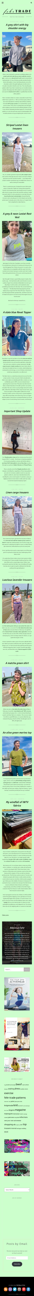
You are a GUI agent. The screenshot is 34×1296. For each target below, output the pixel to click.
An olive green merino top (17, 732)
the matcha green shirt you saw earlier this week (17, 626)
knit (16, 1105)
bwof (19, 1084)
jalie (16, 1101)
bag (5, 1084)
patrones (11, 1117)
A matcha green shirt (17, 663)
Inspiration (21, 408)
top (25, 1124)
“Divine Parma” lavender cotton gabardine (16, 631)
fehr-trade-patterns (15, 1097)
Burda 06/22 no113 (16, 78)
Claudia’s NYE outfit (13, 859)
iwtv (9, 1101)
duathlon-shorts (24, 1089)
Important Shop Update (17, 411)
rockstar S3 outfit (10, 861)
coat (23, 1084)
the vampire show (26, 174)
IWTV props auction (13, 103)
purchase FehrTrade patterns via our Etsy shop (14, 463)
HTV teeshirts (26, 861)
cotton (27, 1085)
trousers (7, 1128)
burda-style (13, 1084)
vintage (19, 1128)
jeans (18, 1101)
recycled (16, 1117)
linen (7, 1110)
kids (21, 1101)
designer (6, 1089)
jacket (12, 1101)
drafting (11, 1089)
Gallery (22, 21)
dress (17, 1088)
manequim (8, 1114)
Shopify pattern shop (10, 457)
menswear (16, 1114)
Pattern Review (18, 465)
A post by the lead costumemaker (12, 196)
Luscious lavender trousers (17, 579)
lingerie (12, 1110)
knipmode (8, 1105)
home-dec (6, 1101)
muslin (21, 1114)
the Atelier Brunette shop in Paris (21, 709)
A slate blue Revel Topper (17, 312)
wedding (23, 1128)
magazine (20, 1109)
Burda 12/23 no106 (14, 91)
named (6, 1117)
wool (6, 1132)
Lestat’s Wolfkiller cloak (25, 859)
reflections (24, 1117)
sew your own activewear (12, 1120)
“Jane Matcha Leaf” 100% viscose (22, 711)
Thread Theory (27, 465)
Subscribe (17, 1264)
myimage (25, 1114)
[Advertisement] (17, 1218)
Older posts (5, 915)
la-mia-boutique (26, 1105)
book (7, 1084)
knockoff (20, 1105)
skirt (21, 1124)
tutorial (13, 1128)
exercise (8, 1093)
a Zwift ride (15, 782)
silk (14, 1125)
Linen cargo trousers (17, 492)
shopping (8, 1124)
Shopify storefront (22, 469)
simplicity (18, 1124)
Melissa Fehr (20, 1285)
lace (5, 1110)
